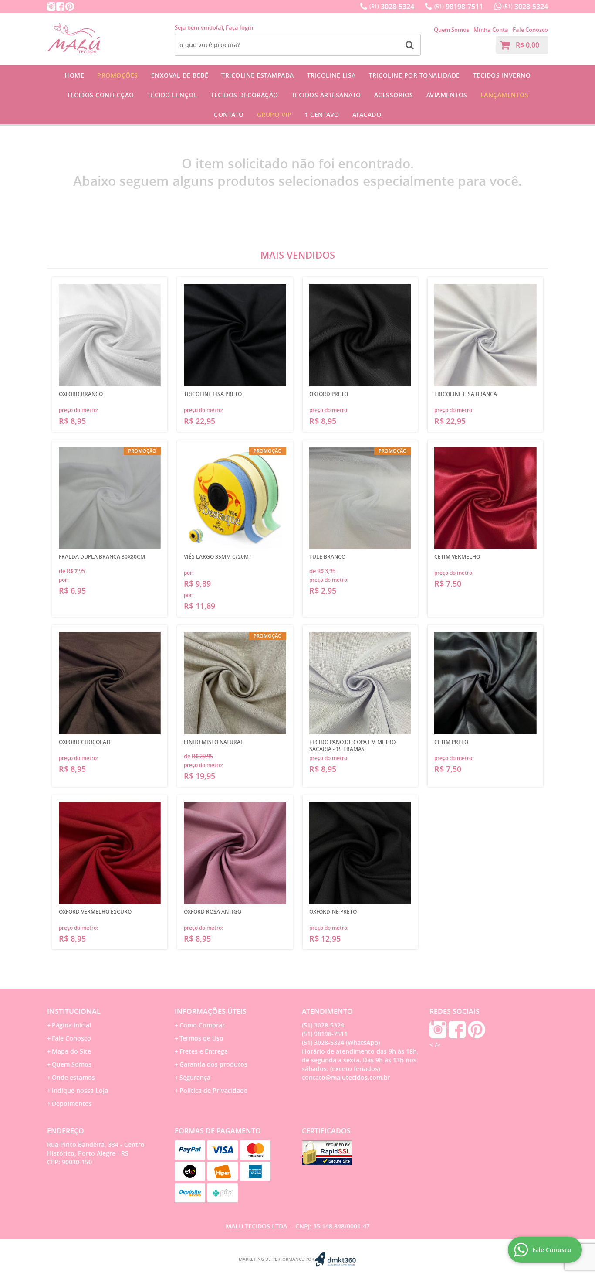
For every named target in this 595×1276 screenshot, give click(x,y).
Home (74, 75)
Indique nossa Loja (80, 1090)
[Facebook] (60, 6)
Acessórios (393, 95)
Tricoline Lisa (331, 75)
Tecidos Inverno (502, 75)
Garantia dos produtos (213, 1064)
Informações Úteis (211, 1011)
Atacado (367, 114)
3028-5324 (391, 6)
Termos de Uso (201, 1038)
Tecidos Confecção (100, 95)
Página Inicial (71, 1025)
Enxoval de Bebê (180, 75)
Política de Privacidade (213, 1090)
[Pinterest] (69, 6)
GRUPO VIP (274, 114)
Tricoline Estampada (257, 75)
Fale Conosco (530, 30)
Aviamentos (446, 95)
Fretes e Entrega (203, 1051)
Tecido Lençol (172, 95)
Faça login (239, 27)
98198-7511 (458, 6)
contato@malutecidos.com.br (346, 1077)
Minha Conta (490, 30)
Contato (229, 114)
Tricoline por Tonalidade (414, 75)
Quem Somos (451, 30)
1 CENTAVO (321, 114)
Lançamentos (504, 95)
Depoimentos (72, 1103)
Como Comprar (202, 1025)
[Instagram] (51, 6)
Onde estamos (73, 1077)
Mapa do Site (71, 1051)
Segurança (194, 1077)
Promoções (117, 75)
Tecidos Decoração (244, 95)
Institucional (74, 1011)
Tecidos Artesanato (326, 95)
